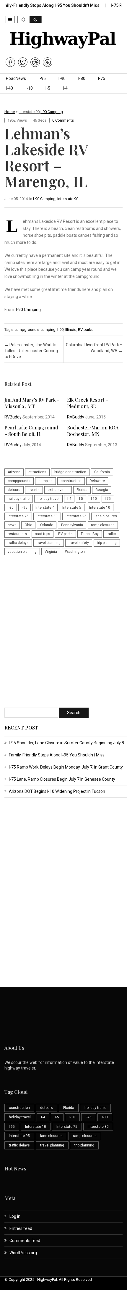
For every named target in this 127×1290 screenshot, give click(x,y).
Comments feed (24, 1240)
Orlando (46, 525)
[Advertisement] (63, 632)
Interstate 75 (18, 516)
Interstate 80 (47, 516)
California (102, 472)
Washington (75, 552)
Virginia (51, 552)
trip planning (107, 543)
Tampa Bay (90, 534)
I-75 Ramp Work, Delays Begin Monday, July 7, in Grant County (66, 767)
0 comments (63, 120)
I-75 (101, 78)
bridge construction (70, 472)
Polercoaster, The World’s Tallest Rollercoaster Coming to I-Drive (31, 350)
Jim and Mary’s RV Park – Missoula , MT (31, 403)
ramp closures (103, 525)
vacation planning (22, 552)
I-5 (47, 88)
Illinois (70, 329)
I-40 (9, 88)
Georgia (101, 490)
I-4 (65, 88)
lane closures (106, 516)
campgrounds (26, 329)
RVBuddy (13, 417)
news (12, 525)
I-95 (42, 78)
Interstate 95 (76, 516)
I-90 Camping (51, 111)
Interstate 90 (29, 111)
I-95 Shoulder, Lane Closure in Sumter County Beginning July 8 (66, 742)
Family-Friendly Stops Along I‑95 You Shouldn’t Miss (57, 755)
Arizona (14, 472)
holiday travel (48, 499)
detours (14, 490)
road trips (42, 534)
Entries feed (20, 1228)
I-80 (81, 78)
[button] (10, 19)
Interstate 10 (99, 507)
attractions (37, 472)
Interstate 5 (71, 507)
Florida (81, 490)
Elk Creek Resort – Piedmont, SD (87, 403)
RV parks (85, 329)
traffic (111, 534)
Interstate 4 (44, 507)
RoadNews (16, 78)
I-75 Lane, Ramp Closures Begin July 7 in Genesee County (62, 779)
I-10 (29, 88)
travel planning (49, 543)
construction (71, 481)
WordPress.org (23, 1252)
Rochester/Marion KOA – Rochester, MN (94, 430)
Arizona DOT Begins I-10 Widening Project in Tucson (57, 791)
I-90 (62, 78)
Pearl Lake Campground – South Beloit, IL (31, 430)
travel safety (79, 543)
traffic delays (18, 543)
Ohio (28, 525)
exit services (58, 490)
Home (9, 111)
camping (48, 329)
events (34, 490)
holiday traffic (19, 499)
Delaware (97, 481)
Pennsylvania (72, 525)
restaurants (17, 534)
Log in (14, 1216)
